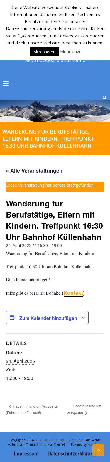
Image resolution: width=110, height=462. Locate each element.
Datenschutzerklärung (72, 453)
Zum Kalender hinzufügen (48, 318)
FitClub (42, 444)
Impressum (26, 453)
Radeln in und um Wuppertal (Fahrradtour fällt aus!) (32, 409)
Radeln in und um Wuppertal (84, 409)
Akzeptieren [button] (44, 51)
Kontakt (73, 292)
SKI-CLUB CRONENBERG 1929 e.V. (59, 440)
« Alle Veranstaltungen (34, 170)
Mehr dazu (71, 51)
